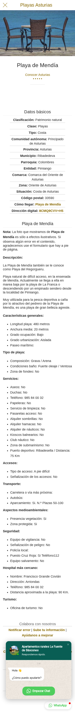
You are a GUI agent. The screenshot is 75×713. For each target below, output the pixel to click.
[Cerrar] (5, 5)
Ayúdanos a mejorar (37, 635)
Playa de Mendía (48, 204)
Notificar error (19, 630)
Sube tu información (49, 630)
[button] (68, 644)
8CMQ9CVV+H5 (51, 211)
